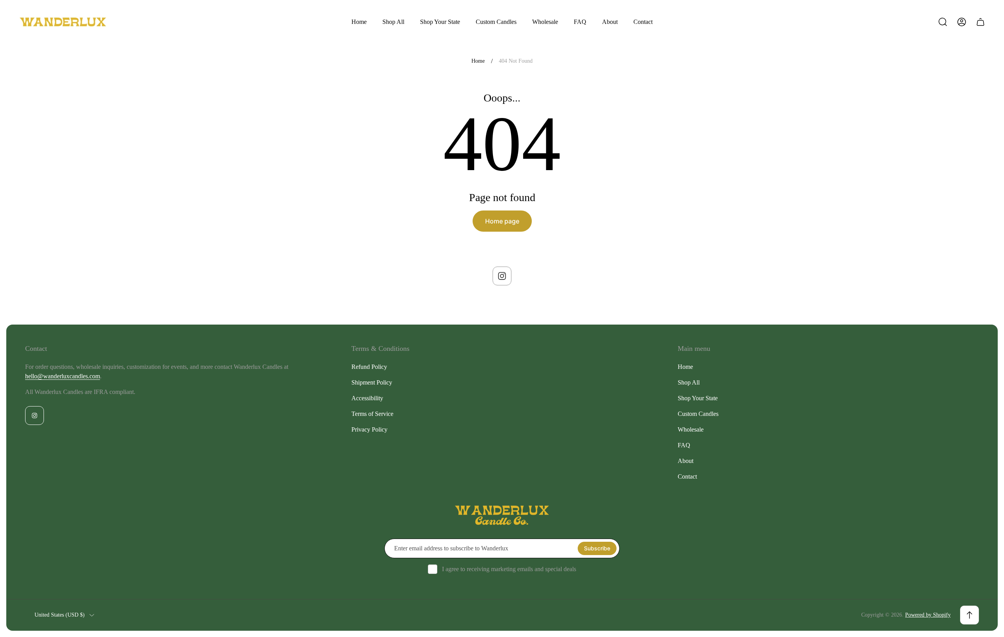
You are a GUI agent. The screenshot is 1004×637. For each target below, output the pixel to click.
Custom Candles (698, 413)
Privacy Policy (369, 429)
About (685, 460)
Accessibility (367, 398)
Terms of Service (372, 413)
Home (478, 61)
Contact (687, 476)
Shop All (689, 382)
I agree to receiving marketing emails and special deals (509, 569)
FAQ (684, 445)
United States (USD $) (60, 615)
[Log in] (961, 22)
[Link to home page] (502, 515)
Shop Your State (698, 398)
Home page (502, 221)
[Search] (942, 22)
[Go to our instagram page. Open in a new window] (502, 276)
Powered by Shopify (928, 615)
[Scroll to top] (969, 615)
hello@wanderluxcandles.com (62, 376)
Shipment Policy (371, 382)
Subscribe (597, 548)
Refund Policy (369, 366)
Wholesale (691, 429)
